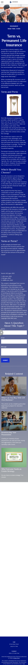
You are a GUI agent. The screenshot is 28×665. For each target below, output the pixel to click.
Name (3, 329)
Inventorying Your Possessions (8, 433)
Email (2, 338)
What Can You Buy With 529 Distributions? (13, 399)
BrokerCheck (16, 658)
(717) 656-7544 (15, 653)
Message (3, 347)
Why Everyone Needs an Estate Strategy (11, 470)
